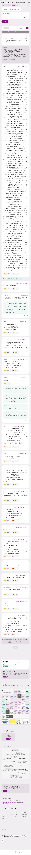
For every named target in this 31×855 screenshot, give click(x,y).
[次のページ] (15, 647)
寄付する (5, 790)
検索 (27, 27)
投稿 (5, 21)
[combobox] (25, 17)
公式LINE (5, 676)
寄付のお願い (24, 816)
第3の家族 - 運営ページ (11, 309)
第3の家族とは (24, 814)
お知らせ (3, 816)
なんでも (3, 5)
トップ (3, 814)
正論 (13, 5)
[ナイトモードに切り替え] (17, 5)
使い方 (3, 639)
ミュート (9, 5)
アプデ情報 (3, 820)
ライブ (11, 814)
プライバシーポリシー (9, 826)
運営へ (25, 315)
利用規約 (3, 826)
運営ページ (5, 666)
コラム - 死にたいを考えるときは (14, 278)
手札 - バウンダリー (22, 414)
